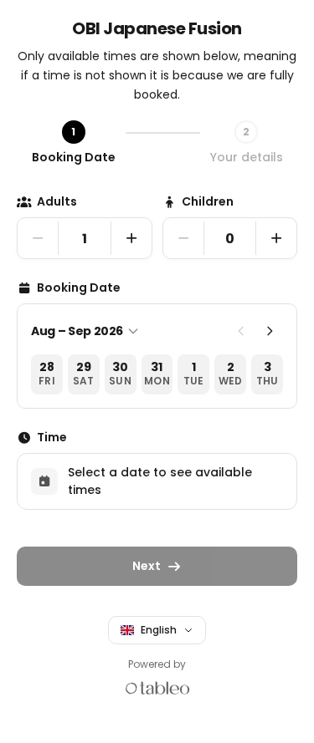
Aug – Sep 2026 (77, 331)
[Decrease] (38, 238)
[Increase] (131, 238)
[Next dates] (269, 331)
